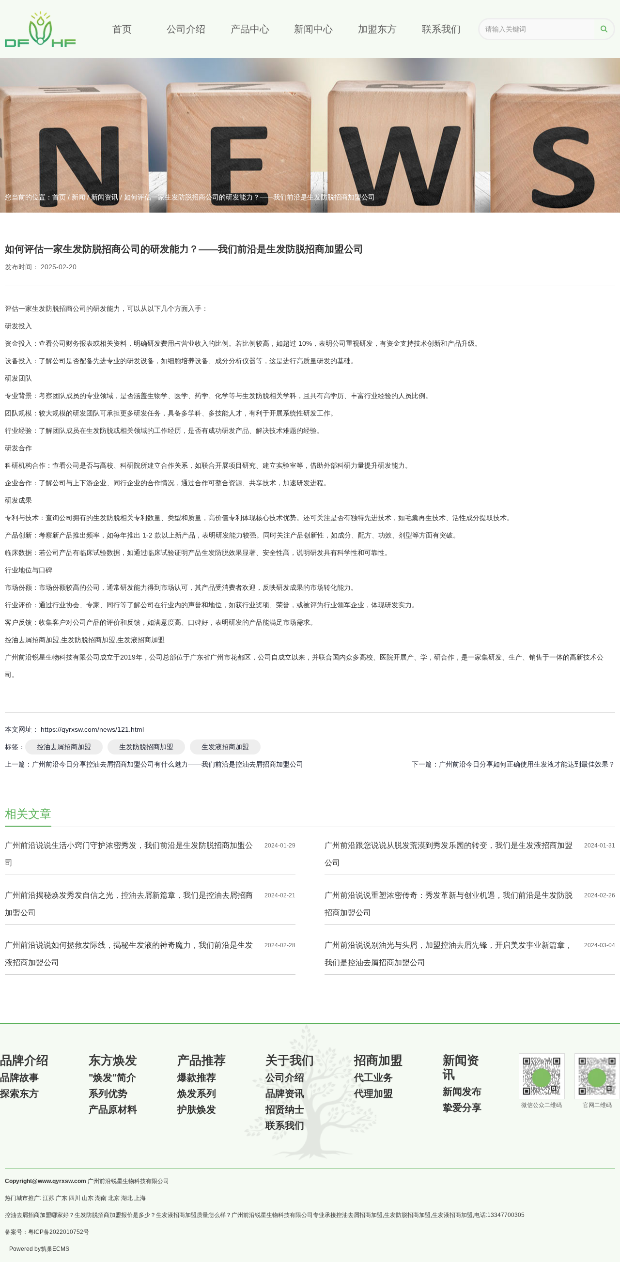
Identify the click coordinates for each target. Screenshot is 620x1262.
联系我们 (441, 29)
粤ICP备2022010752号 (58, 1232)
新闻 (78, 197)
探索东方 (19, 1093)
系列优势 (108, 1093)
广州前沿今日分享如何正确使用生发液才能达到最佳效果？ (527, 764)
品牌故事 (19, 1077)
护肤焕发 (196, 1109)
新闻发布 (462, 1091)
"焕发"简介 (112, 1077)
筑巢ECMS (55, 1249)
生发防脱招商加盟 (146, 747)
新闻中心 (313, 29)
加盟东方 (377, 29)
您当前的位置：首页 (36, 197)
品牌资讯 (284, 1093)
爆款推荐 (196, 1077)
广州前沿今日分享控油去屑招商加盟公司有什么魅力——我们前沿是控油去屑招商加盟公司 (167, 764)
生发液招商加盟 (225, 747)
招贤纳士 (284, 1109)
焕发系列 (196, 1093)
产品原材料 (113, 1109)
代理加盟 (373, 1093)
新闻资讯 (104, 197)
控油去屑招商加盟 (64, 747)
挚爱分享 (462, 1107)
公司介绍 (186, 29)
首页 (122, 29)
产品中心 (250, 29)
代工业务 (373, 1077)
